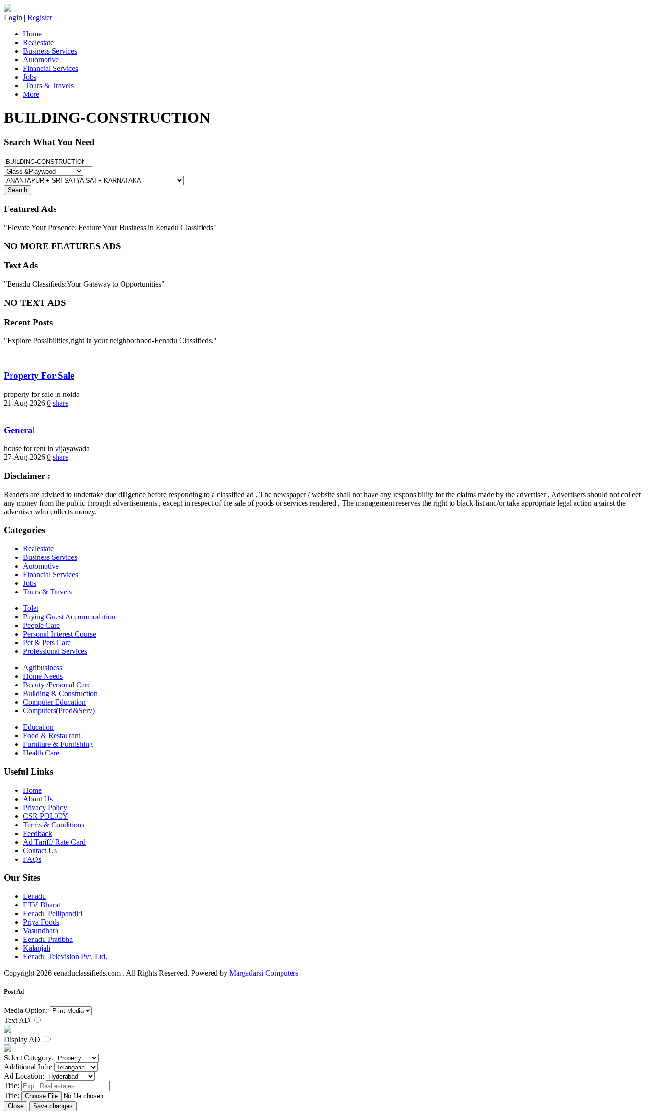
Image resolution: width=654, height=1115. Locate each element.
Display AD (23, 1039)
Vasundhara (40, 931)
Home (32, 34)
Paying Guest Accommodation (69, 617)
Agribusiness (42, 667)
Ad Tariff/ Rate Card (54, 842)
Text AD (18, 1020)
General (19, 430)
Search (17, 190)
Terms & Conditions (53, 825)
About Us (38, 799)
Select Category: (29, 1058)
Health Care (41, 753)
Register (39, 17)
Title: (11, 1085)
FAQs (32, 859)
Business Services (50, 51)
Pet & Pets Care (47, 643)
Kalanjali (36, 948)
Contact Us (40, 851)
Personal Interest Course (59, 634)
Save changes (53, 1106)
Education (38, 727)
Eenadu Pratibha (48, 939)
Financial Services (50, 68)
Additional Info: (28, 1067)
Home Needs (43, 676)
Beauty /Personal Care (56, 685)
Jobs (29, 77)
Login (13, 17)
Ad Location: (24, 1076)
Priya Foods (41, 922)
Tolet (30, 608)
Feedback (37, 833)
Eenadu (34, 896)
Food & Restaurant (51, 736)
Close (15, 1106)
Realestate (38, 42)
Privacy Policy (45, 807)
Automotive (41, 60)
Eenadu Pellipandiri (52, 913)
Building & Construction (60, 693)
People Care (41, 625)
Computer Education (54, 702)
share (60, 403)
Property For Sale (39, 376)
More (31, 94)
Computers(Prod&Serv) (59, 711)
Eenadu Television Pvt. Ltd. (65, 956)
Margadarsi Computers (263, 973)
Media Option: (26, 1010)
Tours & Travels (48, 85)
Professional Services (55, 651)
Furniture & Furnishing (58, 744)
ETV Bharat (41, 905)
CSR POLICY (45, 816)
